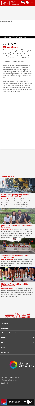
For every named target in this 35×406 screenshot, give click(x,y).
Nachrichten (5, 328)
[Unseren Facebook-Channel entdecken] (4, 383)
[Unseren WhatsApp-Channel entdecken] (2, 383)
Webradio (4, 323)
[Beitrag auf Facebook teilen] (12, 44)
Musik (3, 347)
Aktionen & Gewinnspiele (9, 333)
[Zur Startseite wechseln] (5, 3)
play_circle (28, 402)
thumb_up (31, 402)
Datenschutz (14, 377)
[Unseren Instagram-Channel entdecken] (7, 383)
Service (3, 338)
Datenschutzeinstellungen (9, 380)
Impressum (4, 377)
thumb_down (25, 402)
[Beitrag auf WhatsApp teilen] (9, 44)
